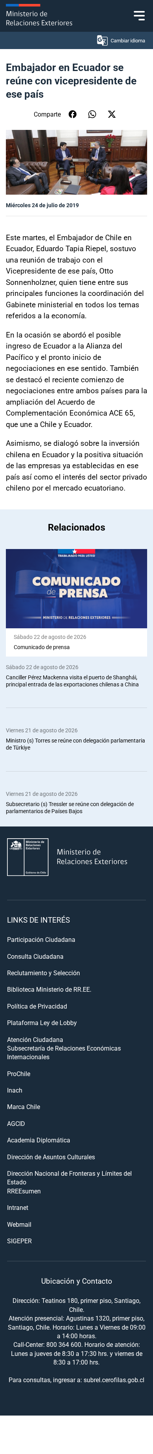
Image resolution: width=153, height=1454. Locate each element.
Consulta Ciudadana (35, 956)
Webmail (19, 1224)
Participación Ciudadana (41, 939)
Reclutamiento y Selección (43, 973)
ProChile (18, 1073)
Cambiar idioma (128, 40)
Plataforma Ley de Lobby (42, 1022)
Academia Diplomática (38, 1140)
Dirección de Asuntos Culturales (51, 1157)
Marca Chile (23, 1106)
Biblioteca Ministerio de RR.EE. (49, 989)
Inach (14, 1090)
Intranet (17, 1207)
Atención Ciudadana (35, 1039)
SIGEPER (19, 1241)
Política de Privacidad (37, 1006)
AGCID (16, 1123)
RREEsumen (24, 1191)
